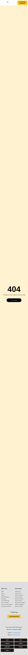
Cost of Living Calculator (6, 604)
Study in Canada (18, 606)
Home (2, 591)
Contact (3, 595)
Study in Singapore (19, 604)
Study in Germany (19, 598)
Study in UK (17, 591)
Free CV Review (5, 602)
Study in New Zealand (20, 602)
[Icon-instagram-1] (5, 622)
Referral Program (5, 597)
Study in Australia (19, 595)
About (2, 593)
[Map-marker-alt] (23, 622)
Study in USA (18, 593)
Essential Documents (6, 606)
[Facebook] (11, 622)
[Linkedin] (17, 622)
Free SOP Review (5, 600)
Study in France (18, 600)
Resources (3, 598)
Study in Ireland (18, 597)
